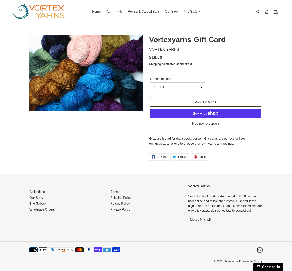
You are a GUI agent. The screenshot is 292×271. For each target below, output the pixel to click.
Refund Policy (120, 203)
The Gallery (37, 203)
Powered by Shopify (251, 261)
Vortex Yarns (231, 261)
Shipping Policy (121, 197)
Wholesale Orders (42, 209)
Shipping (155, 64)
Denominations (160, 79)
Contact (115, 191)
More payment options (206, 123)
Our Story (36, 197)
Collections (37, 191)
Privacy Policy (120, 209)
